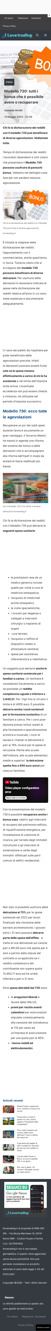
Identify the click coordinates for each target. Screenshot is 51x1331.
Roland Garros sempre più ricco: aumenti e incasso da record (28, 1108)
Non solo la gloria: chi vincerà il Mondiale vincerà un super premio (28, 1169)
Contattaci (8, 1288)
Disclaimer (36, 18)
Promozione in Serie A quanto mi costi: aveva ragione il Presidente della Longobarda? (27, 1120)
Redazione (23, 18)
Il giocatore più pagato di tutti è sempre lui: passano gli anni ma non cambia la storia (28, 1147)
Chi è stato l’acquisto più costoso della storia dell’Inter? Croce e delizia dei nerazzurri (27, 1134)
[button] (37, 35)
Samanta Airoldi (13, 110)
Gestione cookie (43, 1327)
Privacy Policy (9, 26)
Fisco (9, 82)
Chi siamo (8, 18)
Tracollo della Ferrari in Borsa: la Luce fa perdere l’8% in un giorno (27, 1158)
